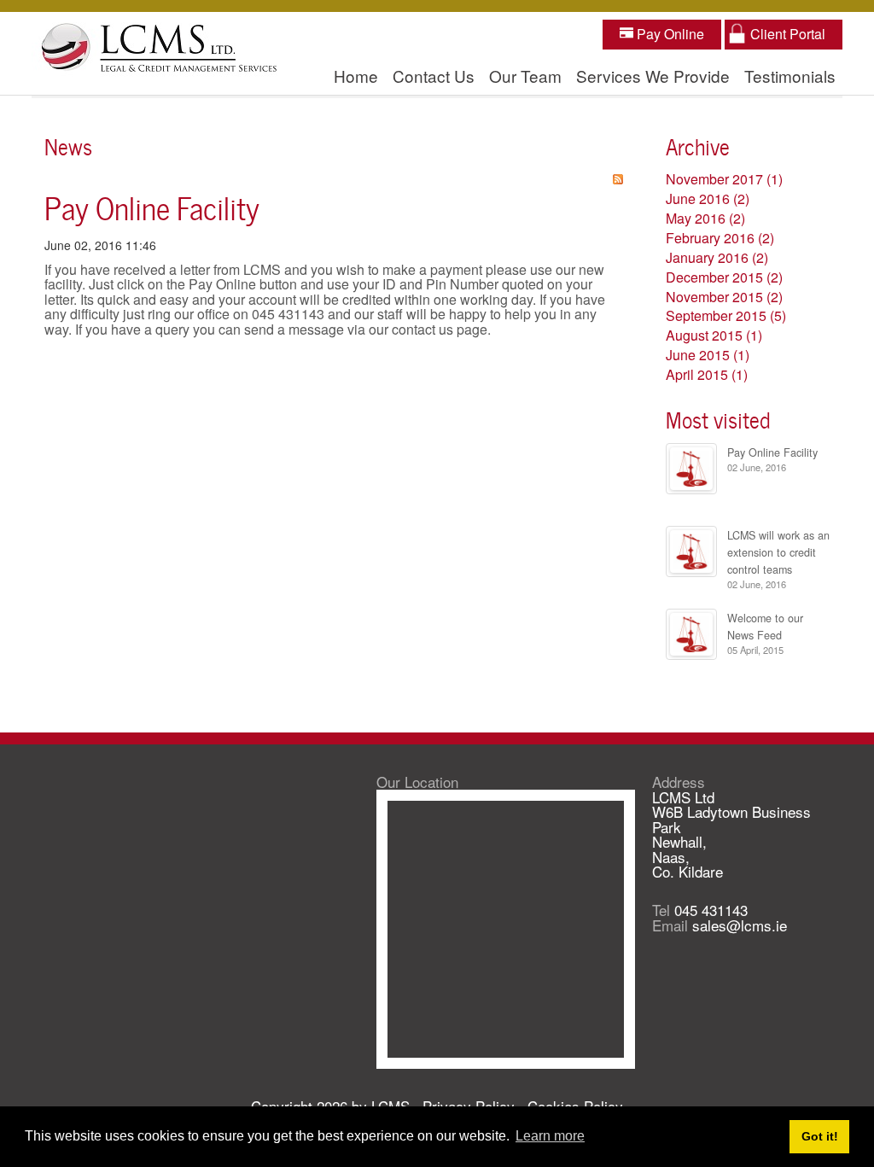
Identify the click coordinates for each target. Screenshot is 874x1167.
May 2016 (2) (705, 218)
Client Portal (787, 34)
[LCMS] (160, 48)
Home (356, 75)
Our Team (525, 75)
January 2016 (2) (717, 257)
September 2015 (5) (726, 315)
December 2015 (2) (724, 277)
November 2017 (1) (724, 179)
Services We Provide (653, 75)
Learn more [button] (550, 1136)
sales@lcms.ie (739, 925)
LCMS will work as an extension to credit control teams (778, 552)
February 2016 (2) (720, 238)
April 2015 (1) (707, 374)
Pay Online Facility (151, 206)
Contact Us (434, 75)
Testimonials (790, 75)
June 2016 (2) (707, 198)
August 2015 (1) (714, 335)
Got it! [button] (819, 1136)
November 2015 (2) (724, 296)
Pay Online (668, 34)
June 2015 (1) (707, 355)
